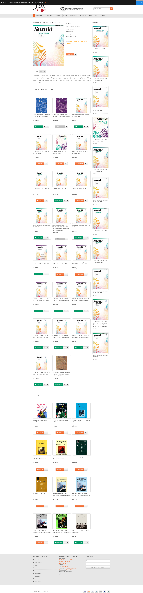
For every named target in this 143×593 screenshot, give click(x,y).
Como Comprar (38, 562)
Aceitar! (139, 3)
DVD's (90, 15)
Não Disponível (60, 126)
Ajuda (36, 565)
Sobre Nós (37, 560)
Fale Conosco (38, 581)
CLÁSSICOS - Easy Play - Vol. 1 (79, 457)
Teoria (65, 15)
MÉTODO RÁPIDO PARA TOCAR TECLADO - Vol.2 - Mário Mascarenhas (81, 495)
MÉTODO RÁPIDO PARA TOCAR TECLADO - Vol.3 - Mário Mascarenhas (61, 495)
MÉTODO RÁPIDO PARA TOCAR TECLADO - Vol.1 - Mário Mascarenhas (41, 532)
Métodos (57, 15)
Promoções (37, 576)
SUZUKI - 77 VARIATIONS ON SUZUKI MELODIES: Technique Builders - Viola (61, 116)
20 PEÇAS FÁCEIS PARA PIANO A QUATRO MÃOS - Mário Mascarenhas (61, 532)
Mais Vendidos (38, 573)
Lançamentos (38, 570)
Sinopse (36, 71)
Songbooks (39, 15)
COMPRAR (70, 54)
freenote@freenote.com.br (72, 569)
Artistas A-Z (37, 579)
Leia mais (46, 2)
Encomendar (39, 126)
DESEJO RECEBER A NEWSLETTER (98, 567)
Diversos (103, 15)
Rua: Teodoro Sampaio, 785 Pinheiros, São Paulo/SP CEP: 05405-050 (65, 561)
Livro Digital (73, 15)
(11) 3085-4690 (64, 566)
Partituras (83, 15)
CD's (96, 15)
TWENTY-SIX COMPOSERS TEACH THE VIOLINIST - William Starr (61, 374)
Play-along (49, 15)
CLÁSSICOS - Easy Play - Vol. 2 (40, 494)
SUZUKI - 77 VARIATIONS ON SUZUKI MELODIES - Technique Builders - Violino (41, 116)
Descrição (42, 71)
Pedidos (36, 568)
